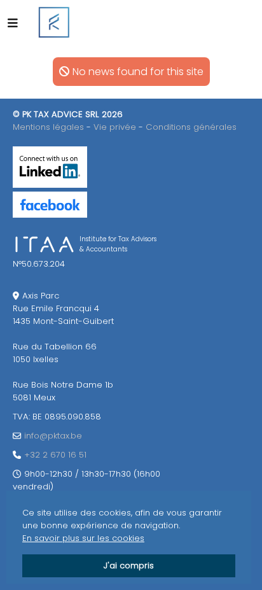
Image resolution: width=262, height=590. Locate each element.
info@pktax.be (53, 436)
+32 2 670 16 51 (55, 455)
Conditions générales (191, 127)
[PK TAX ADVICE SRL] (54, 22)
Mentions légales (48, 127)
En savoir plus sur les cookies (83, 538)
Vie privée (114, 127)
